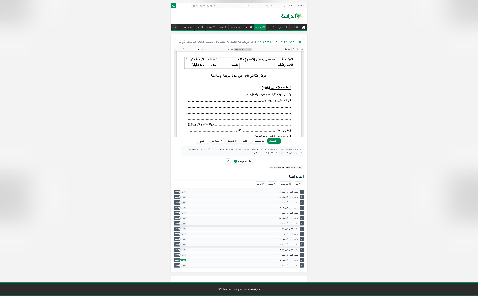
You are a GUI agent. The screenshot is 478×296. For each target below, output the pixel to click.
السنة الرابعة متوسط (268, 41)
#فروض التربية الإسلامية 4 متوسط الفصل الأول (285, 167)
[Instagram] (208, 5)
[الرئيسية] (303, 27)
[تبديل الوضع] (174, 27)
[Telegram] (194, 5)
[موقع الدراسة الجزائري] (291, 16)
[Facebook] (197, 5)
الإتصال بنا (246, 6)
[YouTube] (204, 5)
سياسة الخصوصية (287, 6)
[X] (201, 5)
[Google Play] (215, 5)
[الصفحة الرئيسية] (300, 42)
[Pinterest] (211, 5)
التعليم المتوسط (287, 41)
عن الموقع (257, 6)
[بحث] (173, 5)
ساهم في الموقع (271, 6)
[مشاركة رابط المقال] (228, 161)
